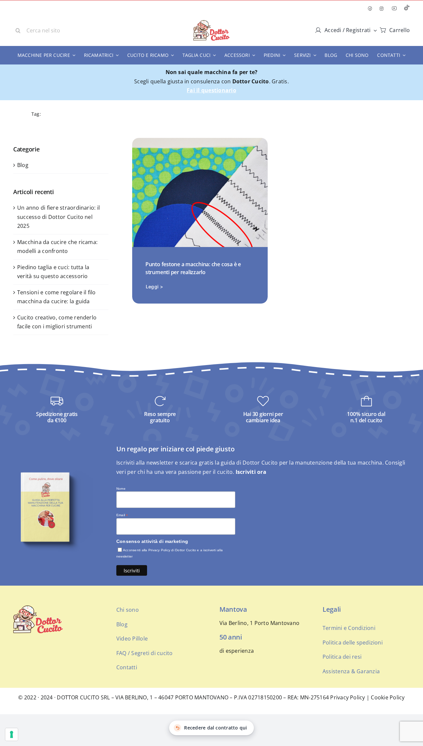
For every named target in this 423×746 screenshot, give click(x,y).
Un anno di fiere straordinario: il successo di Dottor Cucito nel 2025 (58, 216)
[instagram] (381, 8)
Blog (22, 165)
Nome (121, 488)
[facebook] (369, 8)
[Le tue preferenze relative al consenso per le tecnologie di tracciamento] (11, 734)
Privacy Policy (347, 697)
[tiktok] (407, 8)
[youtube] (394, 8)
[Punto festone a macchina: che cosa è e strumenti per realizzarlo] (200, 142)
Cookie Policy (387, 697)
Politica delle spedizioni (353, 642)
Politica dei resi (342, 656)
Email (122, 515)
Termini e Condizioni (349, 628)
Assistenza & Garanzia (351, 671)
